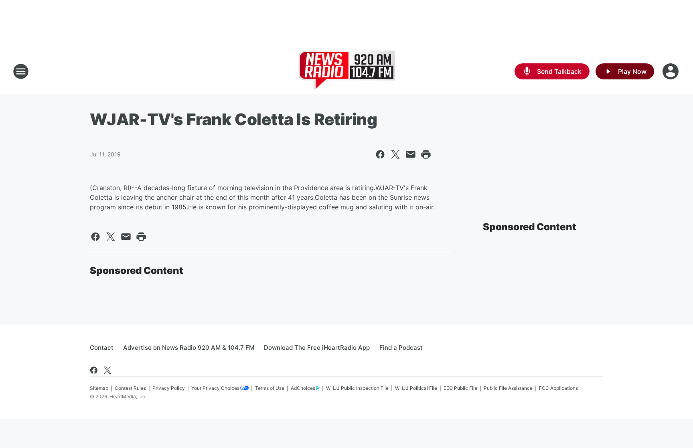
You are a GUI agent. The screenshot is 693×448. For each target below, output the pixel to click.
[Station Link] (346, 71)
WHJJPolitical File (416, 388)
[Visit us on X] (107, 370)
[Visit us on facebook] (94, 370)
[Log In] (671, 71)
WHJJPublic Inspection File (357, 388)
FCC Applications (558, 388)
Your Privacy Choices (215, 388)
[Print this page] (426, 154)
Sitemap (99, 388)
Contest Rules (130, 388)
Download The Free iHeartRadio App (317, 347)
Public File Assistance (508, 388)
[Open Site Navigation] (21, 71)
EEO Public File (460, 388)
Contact (101, 347)
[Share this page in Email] (410, 154)
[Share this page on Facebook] (380, 154)
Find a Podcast (401, 347)
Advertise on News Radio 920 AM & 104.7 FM (188, 347)
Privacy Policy (168, 388)
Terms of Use (269, 388)
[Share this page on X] (395, 154)
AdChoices (303, 388)
